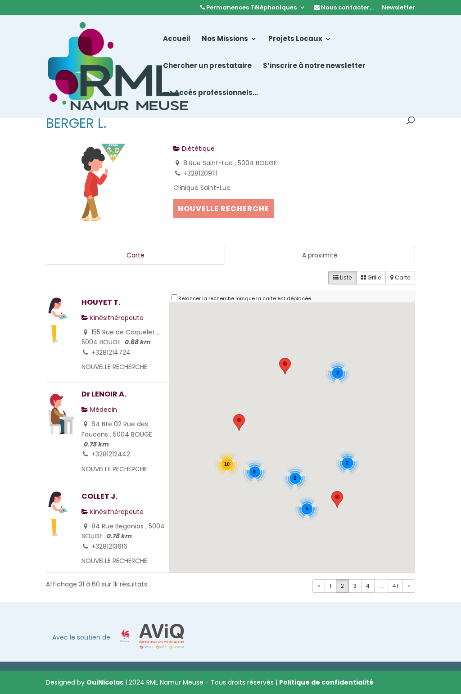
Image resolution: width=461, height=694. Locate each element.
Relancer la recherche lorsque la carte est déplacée (244, 298)
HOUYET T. (100, 302)
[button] (285, 366)
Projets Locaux (295, 39)
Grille (373, 277)
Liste (345, 277)
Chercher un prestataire (207, 66)
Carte (136, 255)
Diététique (197, 148)
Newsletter (398, 8)
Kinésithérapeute (116, 317)
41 (395, 586)
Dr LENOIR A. (103, 394)
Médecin (102, 409)
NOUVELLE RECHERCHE (223, 208)
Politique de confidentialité (326, 682)
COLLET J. (99, 496)
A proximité (320, 255)
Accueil (176, 39)
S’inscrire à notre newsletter (314, 66)
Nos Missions (225, 39)
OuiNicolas (104, 682)
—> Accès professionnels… (210, 93)
